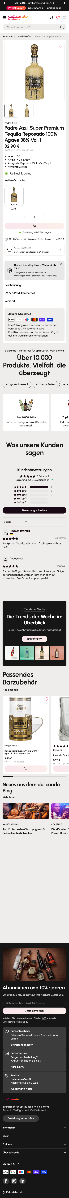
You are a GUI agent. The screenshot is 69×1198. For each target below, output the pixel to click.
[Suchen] (62, 27)
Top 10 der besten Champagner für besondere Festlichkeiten (24, 831)
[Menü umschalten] (4, 17)
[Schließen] (61, 264)
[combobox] (34, 27)
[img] (10, 538)
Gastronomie (35, 7)
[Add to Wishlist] (46, 699)
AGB (44, 1018)
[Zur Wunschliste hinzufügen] (60, 46)
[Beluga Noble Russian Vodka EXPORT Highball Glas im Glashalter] (26, 719)
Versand (29, 150)
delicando (17, 1192)
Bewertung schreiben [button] (34, 510)
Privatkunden (16, 7)
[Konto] (52, 17)
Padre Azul (10, 122)
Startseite (8, 36)
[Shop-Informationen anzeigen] (60, 250)
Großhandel (54, 7)
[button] (4, 3)
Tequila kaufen (23, 36)
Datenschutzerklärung (14, 1021)
